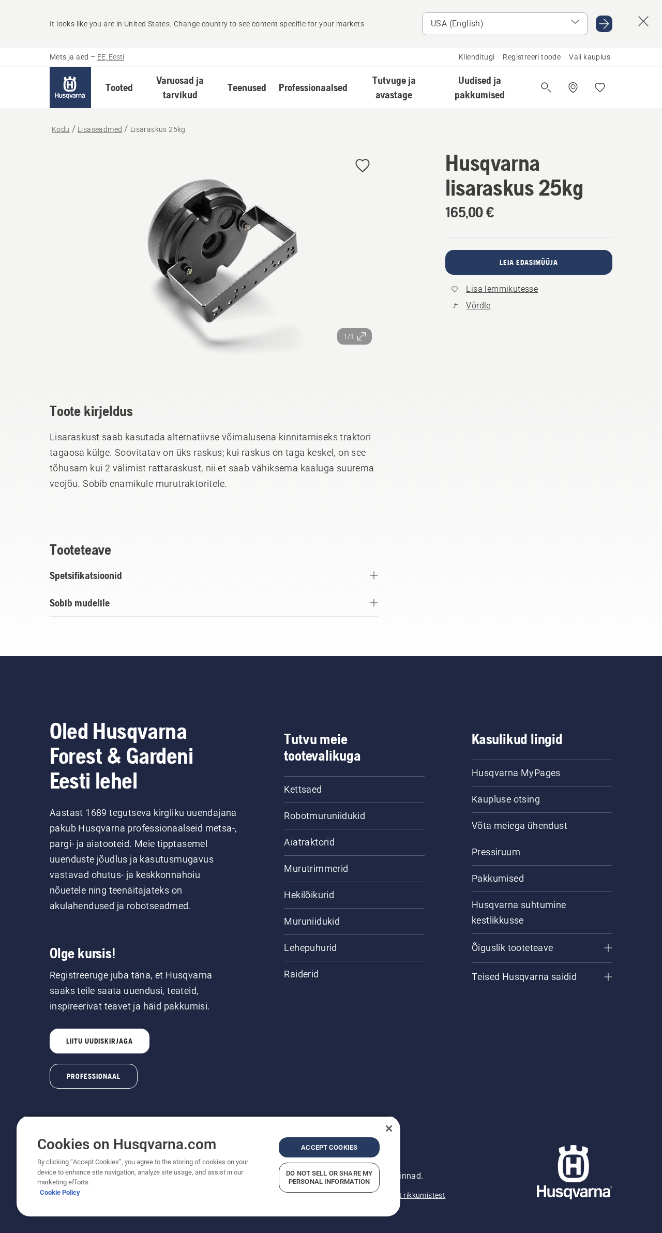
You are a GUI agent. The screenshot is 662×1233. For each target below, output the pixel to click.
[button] (119, 87)
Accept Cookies (329, 1147)
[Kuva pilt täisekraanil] (214, 262)
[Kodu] (70, 87)
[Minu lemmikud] (600, 87)
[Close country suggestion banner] (643, 21)
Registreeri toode (532, 57)
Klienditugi (476, 57)
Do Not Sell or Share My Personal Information (329, 1177)
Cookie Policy (60, 1192)
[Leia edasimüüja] (573, 87)
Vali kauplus (589, 57)
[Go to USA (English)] (604, 24)
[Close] (389, 1128)
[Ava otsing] (546, 87)
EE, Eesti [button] (110, 57)
